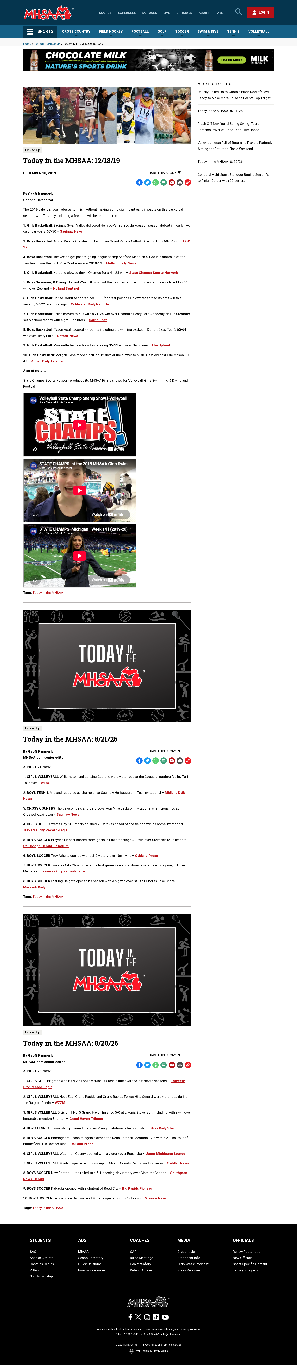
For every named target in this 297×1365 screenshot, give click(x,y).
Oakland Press (146, 856)
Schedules (127, 13)
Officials (184, 13)
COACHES (140, 1240)
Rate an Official (141, 1270)
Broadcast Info (188, 1258)
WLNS (46, 783)
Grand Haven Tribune (86, 1119)
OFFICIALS (243, 1240)
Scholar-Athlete (41, 1258)
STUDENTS (40, 1240)
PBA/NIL (36, 1270)
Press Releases (189, 1270)
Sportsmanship (41, 1276)
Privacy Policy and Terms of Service (161, 1344)
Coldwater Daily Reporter (91, 304)
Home (27, 43)
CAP (133, 1252)
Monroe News (156, 1198)
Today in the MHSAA (48, 593)
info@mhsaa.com (171, 1334)
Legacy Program (245, 1270)
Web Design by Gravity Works (152, 1351)
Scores (105, 13)
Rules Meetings (141, 1258)
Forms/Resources (92, 1270)
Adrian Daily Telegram (48, 361)
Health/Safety (140, 1264)
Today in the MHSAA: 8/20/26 (220, 162)
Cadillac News (178, 1163)
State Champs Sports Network (153, 273)
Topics (39, 43)
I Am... (220, 13)
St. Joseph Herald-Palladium (46, 846)
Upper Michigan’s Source (165, 1154)
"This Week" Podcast (193, 1264)
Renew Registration (247, 1252)
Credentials (186, 1252)
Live (166, 13)
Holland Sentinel (66, 288)
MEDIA (183, 1240)
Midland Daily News (121, 263)
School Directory (90, 1258)
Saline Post (98, 320)
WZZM (60, 1103)
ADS (82, 1240)
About (204, 13)
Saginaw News (71, 231)
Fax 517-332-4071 (150, 1334)
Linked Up (53, 43)
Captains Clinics (42, 1264)
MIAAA (83, 1252)
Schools (149, 13)
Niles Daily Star (162, 1128)
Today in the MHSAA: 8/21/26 (220, 111)
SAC (33, 1252)
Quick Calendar (89, 1264)
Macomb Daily (34, 887)
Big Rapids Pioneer (137, 1188)
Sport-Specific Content (250, 1264)
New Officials (243, 1258)
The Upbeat (161, 345)
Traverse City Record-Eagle (45, 830)
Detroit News (67, 336)
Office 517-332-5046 (127, 1334)
